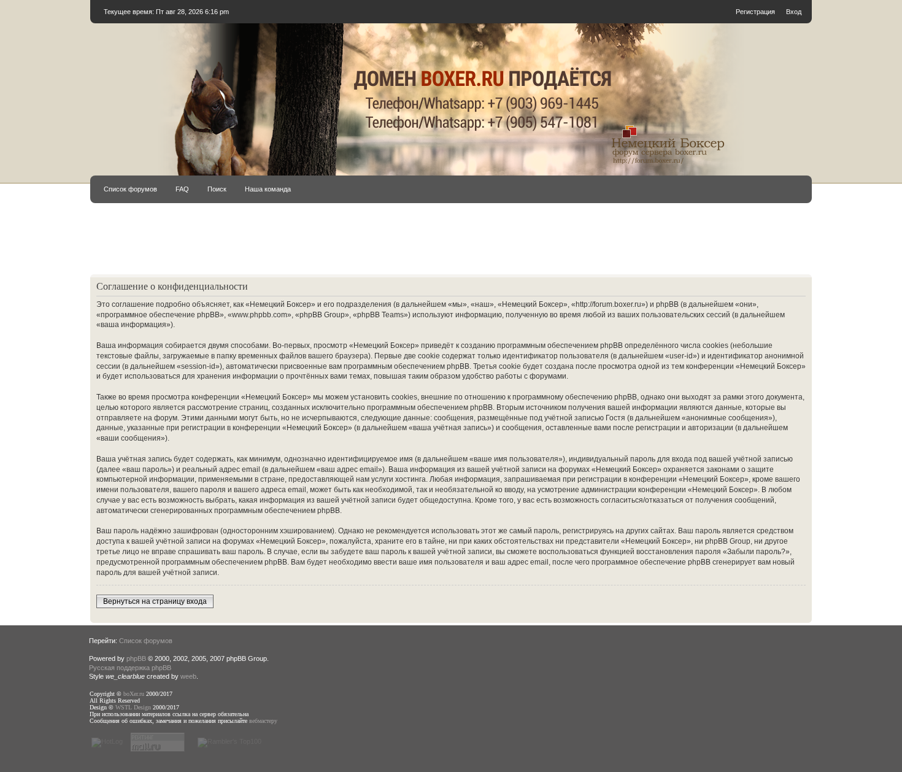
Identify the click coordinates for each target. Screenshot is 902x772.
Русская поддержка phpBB (130, 667)
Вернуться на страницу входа (155, 601)
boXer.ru (133, 693)
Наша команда (268, 189)
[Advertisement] (451, 244)
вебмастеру (263, 720)
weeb (188, 676)
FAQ (182, 189)
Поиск (216, 189)
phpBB (136, 658)
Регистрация (755, 11)
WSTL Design (133, 707)
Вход (793, 11)
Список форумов (130, 189)
